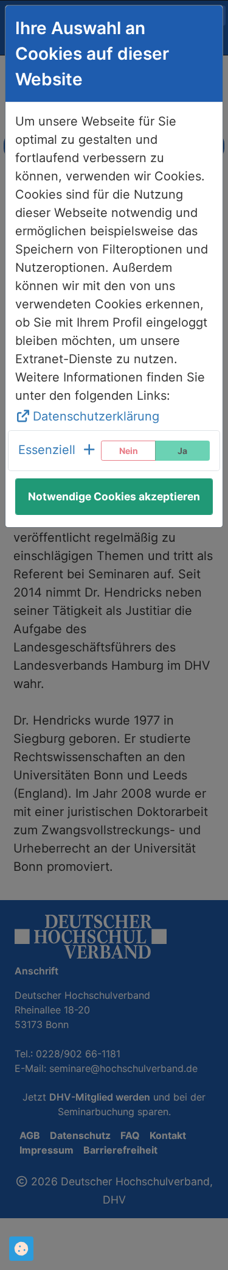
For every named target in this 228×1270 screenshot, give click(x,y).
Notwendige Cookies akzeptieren (114, 496)
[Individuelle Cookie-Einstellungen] (21, 1248)
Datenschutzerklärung (96, 416)
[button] (57, 451)
